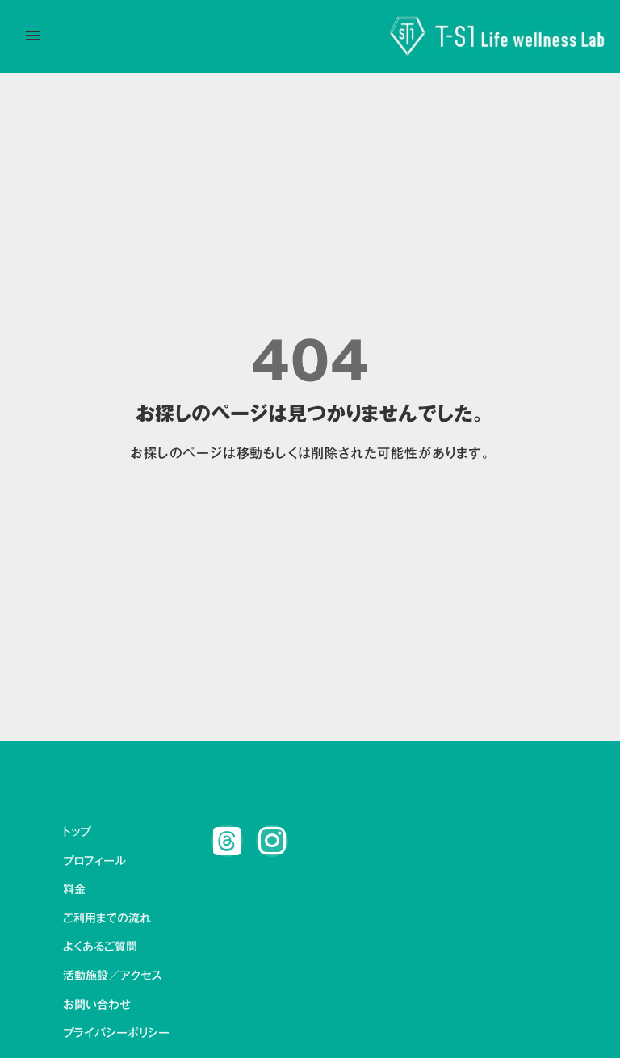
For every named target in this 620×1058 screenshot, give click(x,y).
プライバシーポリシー (116, 1034)
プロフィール (94, 862)
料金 (74, 890)
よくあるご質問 (100, 947)
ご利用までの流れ (107, 919)
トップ (76, 833)
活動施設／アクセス (112, 976)
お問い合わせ (97, 1005)
